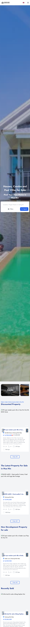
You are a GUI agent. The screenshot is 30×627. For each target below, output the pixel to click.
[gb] (24, 2)
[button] (27, 430)
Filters (11, 209)
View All (15, 457)
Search (25, 209)
